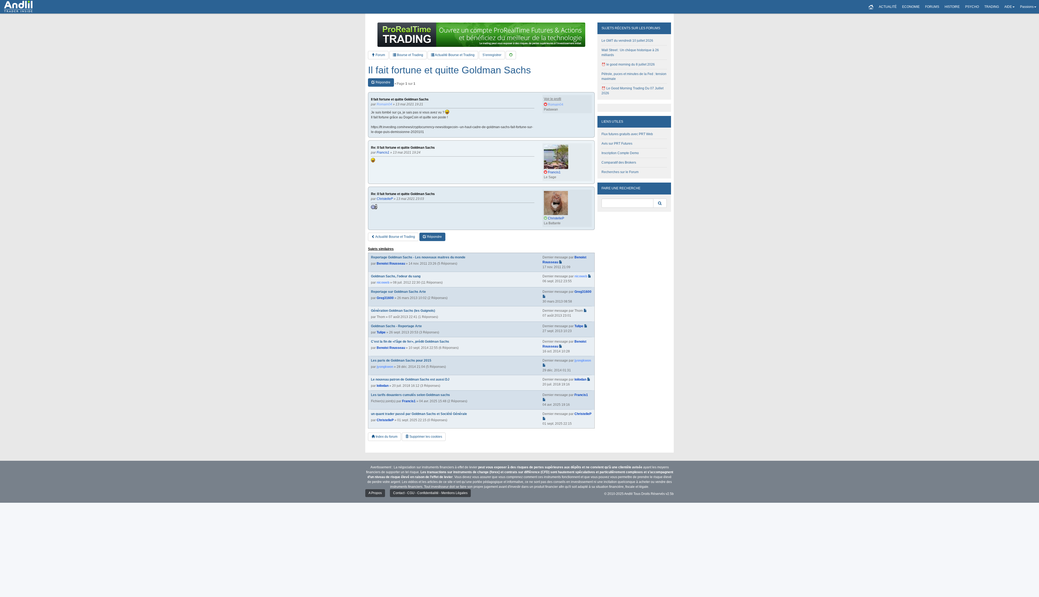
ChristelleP (385, 420)
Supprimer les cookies (425, 437)
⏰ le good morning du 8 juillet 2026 (628, 64)
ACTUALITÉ (888, 7)
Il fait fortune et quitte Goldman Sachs (449, 70)
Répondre (382, 82)
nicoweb (383, 282)
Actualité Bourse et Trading (454, 55)
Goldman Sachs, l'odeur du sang (395, 276)
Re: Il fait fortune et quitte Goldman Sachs (403, 148)
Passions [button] (1027, 7)
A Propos (375, 493)
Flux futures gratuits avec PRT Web (627, 134)
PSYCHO (972, 7)
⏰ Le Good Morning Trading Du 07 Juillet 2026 (632, 90)
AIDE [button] (1008, 7)
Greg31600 (385, 298)
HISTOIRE (952, 7)
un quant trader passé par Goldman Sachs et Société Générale (419, 414)
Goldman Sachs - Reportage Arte (396, 326)
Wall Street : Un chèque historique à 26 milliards (630, 52)
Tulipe (381, 332)
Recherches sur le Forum (620, 172)
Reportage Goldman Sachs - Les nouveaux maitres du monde (418, 257)
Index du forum (386, 437)
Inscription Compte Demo (620, 153)
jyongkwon (385, 367)
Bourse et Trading (409, 55)
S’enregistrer (491, 55)
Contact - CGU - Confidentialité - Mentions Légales (430, 493)
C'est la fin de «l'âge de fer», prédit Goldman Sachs (410, 341)
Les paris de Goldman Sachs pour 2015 (401, 360)
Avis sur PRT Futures (616, 143)
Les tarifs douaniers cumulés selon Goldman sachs (410, 395)
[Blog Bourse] (18, 7)
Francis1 (409, 401)
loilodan (383, 386)
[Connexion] (511, 55)
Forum (380, 55)
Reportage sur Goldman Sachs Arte (398, 292)
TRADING (991, 7)
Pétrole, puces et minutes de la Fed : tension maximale (633, 76)
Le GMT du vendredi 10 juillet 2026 (627, 41)
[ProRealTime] (481, 34)
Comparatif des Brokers (618, 162)
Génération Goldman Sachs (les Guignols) (403, 311)
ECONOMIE (911, 7)
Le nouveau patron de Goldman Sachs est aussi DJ (410, 379)
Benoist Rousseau (391, 263)
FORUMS (932, 7)
